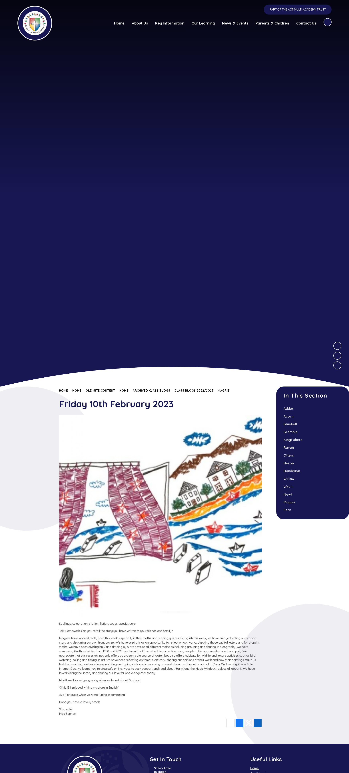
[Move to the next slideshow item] (337, 346)
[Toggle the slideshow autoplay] (337, 365)
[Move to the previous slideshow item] (337, 356)
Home (63, 390)
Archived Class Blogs (151, 390)
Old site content (100, 390)
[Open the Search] (328, 22)
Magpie (223, 390)
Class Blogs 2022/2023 (193, 390)
